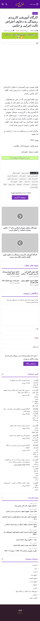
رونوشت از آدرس (20, 197)
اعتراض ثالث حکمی (33, 178)
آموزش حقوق (25, 173)
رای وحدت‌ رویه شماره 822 (10, 280)
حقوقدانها (19, 184)
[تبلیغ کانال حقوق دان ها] (20, 35)
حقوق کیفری (33, 578)
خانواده (35, 585)
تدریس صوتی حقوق (12, 178)
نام (37, 329)
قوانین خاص (33, 598)
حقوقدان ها (26, 184)
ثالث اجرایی (35, 181)
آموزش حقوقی (16, 173)
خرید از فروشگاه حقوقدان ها (20, 158)
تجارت (35, 572)
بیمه (35, 568)
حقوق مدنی (33, 581)
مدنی (35, 13)
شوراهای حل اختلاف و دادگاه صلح (26, 591)
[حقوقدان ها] (20, 4)
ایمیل (36, 338)
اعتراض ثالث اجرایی (12, 176)
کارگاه (5, 184)
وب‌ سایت (35, 347)
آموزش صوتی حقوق (33, 176)
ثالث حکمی (27, 181)
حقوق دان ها (14, 181)
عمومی (34, 594)
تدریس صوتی (23, 178)
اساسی (34, 565)
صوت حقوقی (11, 184)
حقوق (20, 181)
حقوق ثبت (34, 575)
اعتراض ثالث (22, 176)
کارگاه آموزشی (34, 187)
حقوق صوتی (34, 184)
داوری (35, 588)
